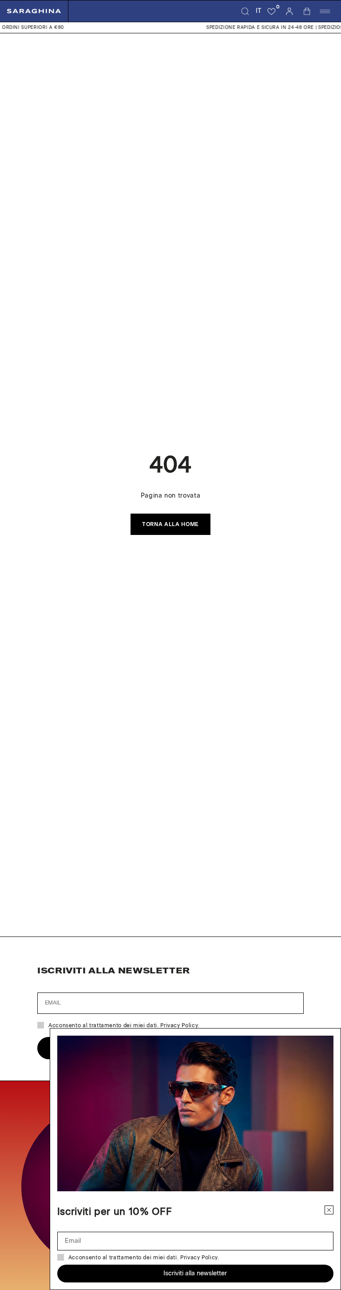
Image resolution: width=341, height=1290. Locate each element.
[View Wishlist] (271, 11)
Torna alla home (170, 524)
